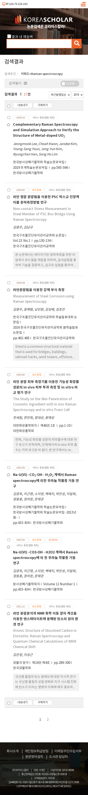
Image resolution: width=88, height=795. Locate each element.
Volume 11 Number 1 (59, 584)
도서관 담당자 (58, 757)
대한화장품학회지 (25, 426)
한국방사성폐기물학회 (28, 173)
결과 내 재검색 (22, 37)
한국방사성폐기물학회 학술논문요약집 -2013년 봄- (44, 515)
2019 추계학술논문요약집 (30, 168)
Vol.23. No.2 (22, 241)
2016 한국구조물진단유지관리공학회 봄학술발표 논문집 (45, 330)
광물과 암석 (21, 663)
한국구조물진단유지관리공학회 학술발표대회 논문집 (45, 319)
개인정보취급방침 (36, 751)
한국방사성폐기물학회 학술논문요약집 (39, 162)
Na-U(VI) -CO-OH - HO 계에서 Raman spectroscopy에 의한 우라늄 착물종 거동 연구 (46, 480)
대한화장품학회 (23, 431)
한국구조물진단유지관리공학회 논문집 (39, 235)
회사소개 (13, 751)
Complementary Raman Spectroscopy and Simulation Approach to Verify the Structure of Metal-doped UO (46, 130)
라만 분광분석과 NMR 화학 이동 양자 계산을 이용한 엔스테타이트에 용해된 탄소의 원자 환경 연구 (45, 618)
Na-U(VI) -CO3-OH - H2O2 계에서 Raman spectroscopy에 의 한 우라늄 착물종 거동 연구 (45, 557)
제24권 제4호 (41, 663)
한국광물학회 (22, 668)
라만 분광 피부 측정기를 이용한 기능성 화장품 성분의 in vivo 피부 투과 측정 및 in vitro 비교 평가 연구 (46, 387)
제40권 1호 (48, 426)
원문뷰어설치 (34, 757)
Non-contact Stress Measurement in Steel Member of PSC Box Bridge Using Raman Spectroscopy (44, 214)
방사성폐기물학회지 (26, 584)
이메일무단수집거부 (67, 751)
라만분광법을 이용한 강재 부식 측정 (39, 290)
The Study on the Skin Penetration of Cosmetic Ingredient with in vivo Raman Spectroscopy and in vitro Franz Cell (44, 404)
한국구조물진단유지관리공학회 (34, 246)
